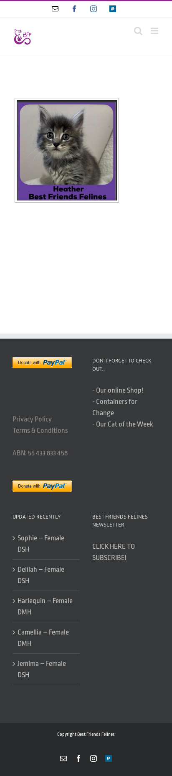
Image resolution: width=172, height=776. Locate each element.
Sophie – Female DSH (41, 543)
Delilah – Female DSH (41, 575)
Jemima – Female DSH (42, 669)
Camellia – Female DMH (43, 638)
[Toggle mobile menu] (155, 30)
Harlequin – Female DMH (45, 606)
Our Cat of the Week (124, 424)
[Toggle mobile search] (138, 30)
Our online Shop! (119, 390)
